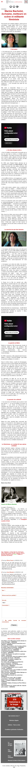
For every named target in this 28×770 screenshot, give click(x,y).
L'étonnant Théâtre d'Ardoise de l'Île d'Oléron (13, 683)
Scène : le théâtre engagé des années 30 (12, 680)
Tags (18, 765)
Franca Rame (4, 553)
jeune (9, 553)
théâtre (15, 554)
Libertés (13, 553)
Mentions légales (14, 720)
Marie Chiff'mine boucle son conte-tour (11, 675)
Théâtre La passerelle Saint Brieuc (11, 555)
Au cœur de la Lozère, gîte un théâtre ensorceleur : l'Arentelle (11, 678)
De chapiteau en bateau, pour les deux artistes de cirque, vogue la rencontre (13, 646)
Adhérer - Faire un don (14, 725)
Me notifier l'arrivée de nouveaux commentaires (14, 621)
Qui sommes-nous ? (14, 715)
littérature (18, 553)
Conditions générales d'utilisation (14, 729)
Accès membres (6, 765)
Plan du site (13, 765)
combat (11, 552)
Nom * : (4, 590)
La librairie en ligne (10, 744)
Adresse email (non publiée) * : (9, 595)
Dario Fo (16, 552)
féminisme (20, 552)
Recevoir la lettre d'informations (16, 760)
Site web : (4, 600)
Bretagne (6, 552)
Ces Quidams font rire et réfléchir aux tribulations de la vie (11, 649)
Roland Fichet (9, 554)
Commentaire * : (6, 605)
